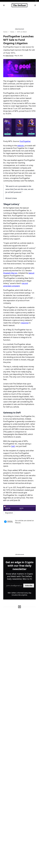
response (24, 323)
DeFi (13, 446)
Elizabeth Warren (10, 273)
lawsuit (31, 273)
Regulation (9, 513)
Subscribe (28, 585)
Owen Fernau (9, 55)
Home (5, 32)
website (20, 145)
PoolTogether (25, 141)
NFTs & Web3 (22, 32)
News (12, 32)
